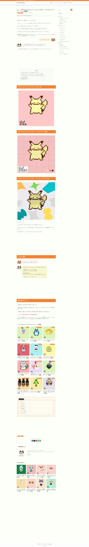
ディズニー (62, 34)
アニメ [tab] (29, 399)
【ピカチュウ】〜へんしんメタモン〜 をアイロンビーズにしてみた (33, 75)
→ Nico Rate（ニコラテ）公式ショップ (29, 276)
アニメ (61, 16)
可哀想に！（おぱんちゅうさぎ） (65, 41)
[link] (28, 454)
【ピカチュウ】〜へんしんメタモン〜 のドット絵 (30, 72)
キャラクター (62, 25)
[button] (32, 440)
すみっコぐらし (62, 30)
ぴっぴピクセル (21, 2)
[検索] (71, 0)
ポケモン (62, 52)
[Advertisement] (36, 59)
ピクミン (62, 50)
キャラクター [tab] (21, 399)
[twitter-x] (30, 454)
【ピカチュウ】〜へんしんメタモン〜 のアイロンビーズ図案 (32, 74)
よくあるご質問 (24, 77)
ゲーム (61, 43)
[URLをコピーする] (40, 440)
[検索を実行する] (71, 10)
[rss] (70, 0)
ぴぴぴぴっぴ (21, 455)
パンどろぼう (62, 39)
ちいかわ (62, 32)
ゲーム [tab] (26, 399)
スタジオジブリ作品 (63, 21)
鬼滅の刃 (62, 23)
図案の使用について (25, 78)
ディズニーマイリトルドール (64, 48)
